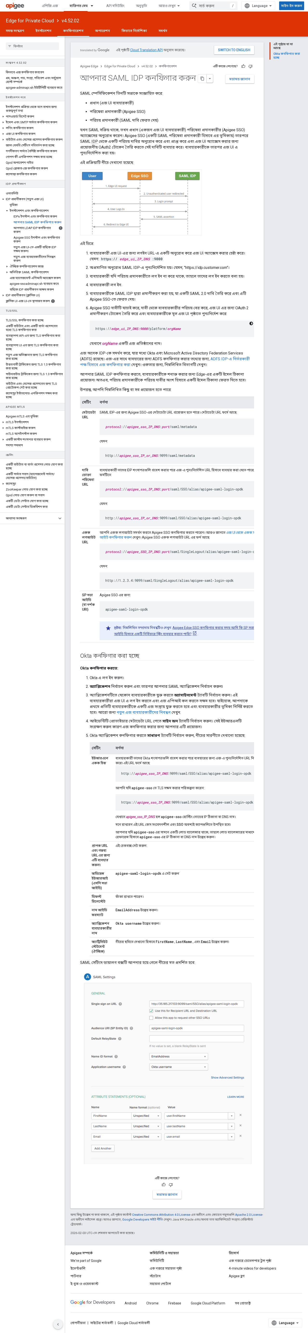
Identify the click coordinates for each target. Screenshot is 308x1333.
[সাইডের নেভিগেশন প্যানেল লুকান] (58, 1324)
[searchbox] (32, 46)
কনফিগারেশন (73, 31)
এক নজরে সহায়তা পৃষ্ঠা (166, 1268)
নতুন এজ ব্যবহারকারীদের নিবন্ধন (144, 712)
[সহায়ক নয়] (250, 66)
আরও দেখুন (167, 6)
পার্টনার (76, 1276)
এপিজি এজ (50, 6)
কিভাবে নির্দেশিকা (134, 31)
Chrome (152, 1303)
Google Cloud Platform (208, 1303)
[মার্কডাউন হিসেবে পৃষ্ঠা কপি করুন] (202, 78)
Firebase (174, 1303)
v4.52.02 (70, 21)
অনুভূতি (141, 6)
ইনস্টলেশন (43, 31)
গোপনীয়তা (78, 1323)
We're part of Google (86, 1261)
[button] (32, 116)
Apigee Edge (89, 66)
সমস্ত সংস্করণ (15, 31)
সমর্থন (163, 31)
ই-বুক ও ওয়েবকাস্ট (84, 1284)
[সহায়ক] (243, 66)
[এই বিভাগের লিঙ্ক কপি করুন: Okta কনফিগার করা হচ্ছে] (144, 656)
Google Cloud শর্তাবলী (134, 1323)
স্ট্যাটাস (155, 1276)
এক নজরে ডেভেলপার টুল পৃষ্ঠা (250, 1261)
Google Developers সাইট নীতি (142, 1219)
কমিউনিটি (157, 1261)
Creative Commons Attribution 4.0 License (161, 1214)
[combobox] (213, 5)
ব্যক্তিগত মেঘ (79, 6)
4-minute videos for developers (252, 1268)
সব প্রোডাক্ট (242, 1303)
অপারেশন (102, 31)
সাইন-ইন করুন (291, 6)
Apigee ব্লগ (236, 1276)
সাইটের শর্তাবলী (101, 1323)
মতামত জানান (239, 79)
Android (131, 1303)
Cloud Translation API (146, 50)
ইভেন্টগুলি (78, 1268)
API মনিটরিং (115, 6)
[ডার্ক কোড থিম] (251, 323)
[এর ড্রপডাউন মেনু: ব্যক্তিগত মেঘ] (94, 6)
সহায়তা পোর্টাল (160, 1284)
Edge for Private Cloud (30, 21)
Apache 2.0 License (248, 1214)
